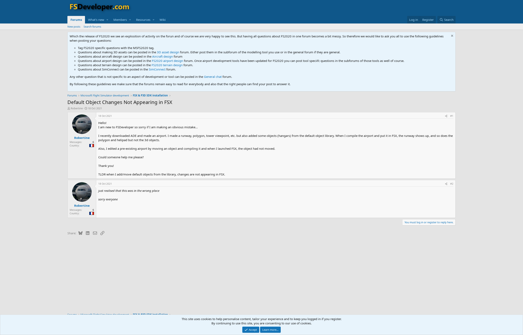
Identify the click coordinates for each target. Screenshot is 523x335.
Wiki (163, 20)
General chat (213, 77)
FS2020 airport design (167, 61)
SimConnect (157, 69)
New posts (73, 26)
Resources (143, 20)
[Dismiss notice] (451, 36)
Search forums (92, 26)
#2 (451, 183)
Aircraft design (162, 56)
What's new (96, 20)
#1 (451, 116)
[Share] (446, 116)
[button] (107, 19)
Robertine (77, 108)
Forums (76, 20)
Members (120, 20)
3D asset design (168, 52)
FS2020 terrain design (167, 65)
